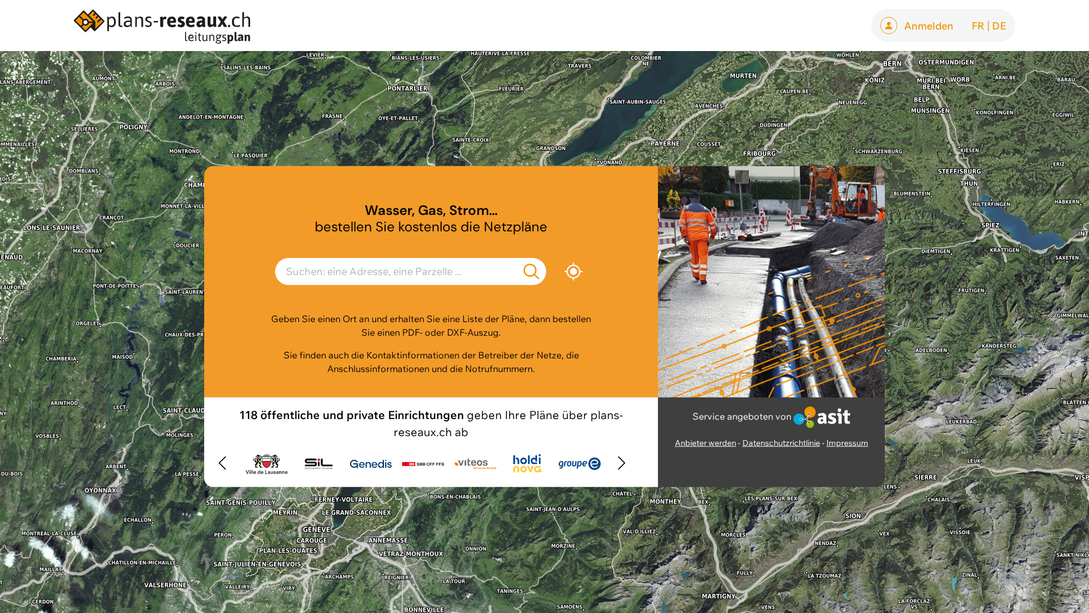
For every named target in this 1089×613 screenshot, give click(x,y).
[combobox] (411, 275)
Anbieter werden (705, 443)
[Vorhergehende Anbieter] (222, 464)
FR (978, 25)
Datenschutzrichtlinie (781, 443)
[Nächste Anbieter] (621, 464)
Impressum (847, 443)
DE (999, 25)
